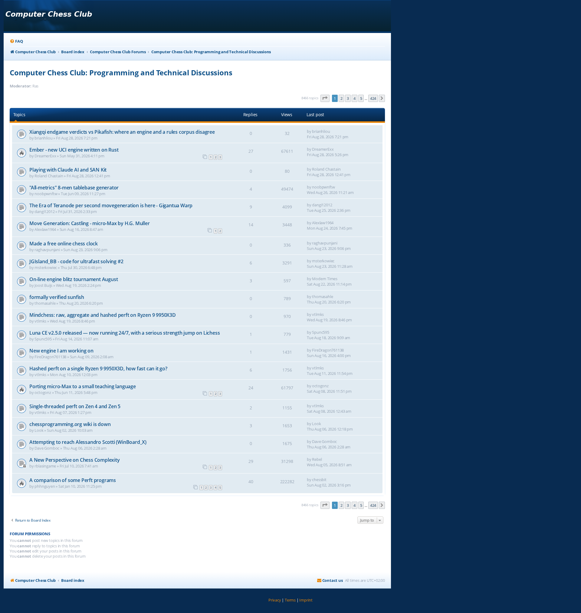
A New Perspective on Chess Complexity (74, 460)
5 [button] (361, 98)
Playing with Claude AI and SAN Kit (68, 169)
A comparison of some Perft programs (73, 480)
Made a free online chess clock (63, 243)
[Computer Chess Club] (49, 15)
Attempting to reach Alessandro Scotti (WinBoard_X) (87, 442)
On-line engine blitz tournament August (73, 279)
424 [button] (373, 98)
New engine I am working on (61, 350)
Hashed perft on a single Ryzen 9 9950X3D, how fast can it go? (98, 368)
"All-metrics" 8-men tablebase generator (74, 187)
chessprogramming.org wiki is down (69, 424)
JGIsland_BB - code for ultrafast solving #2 (76, 261)
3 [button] (348, 98)
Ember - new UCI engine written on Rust (73, 149)
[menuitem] (16, 41)
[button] (325, 98)
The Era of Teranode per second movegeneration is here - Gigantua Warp (110, 205)
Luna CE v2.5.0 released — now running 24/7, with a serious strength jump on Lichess (124, 332)
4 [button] (354, 98)
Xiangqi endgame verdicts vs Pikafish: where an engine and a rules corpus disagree (122, 132)
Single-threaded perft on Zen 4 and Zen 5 (74, 406)
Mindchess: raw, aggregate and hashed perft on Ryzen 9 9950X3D (102, 315)
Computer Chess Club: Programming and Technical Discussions (121, 72)
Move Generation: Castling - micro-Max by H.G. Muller (89, 223)
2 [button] (341, 98)
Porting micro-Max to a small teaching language (82, 386)
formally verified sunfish (56, 297)
